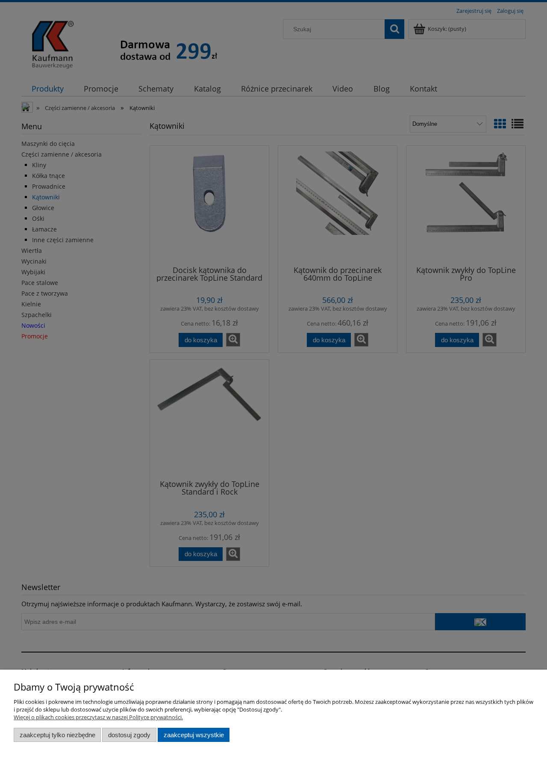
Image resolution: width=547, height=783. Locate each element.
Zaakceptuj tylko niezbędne (57, 735)
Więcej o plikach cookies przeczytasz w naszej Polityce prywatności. (98, 717)
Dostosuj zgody (129, 735)
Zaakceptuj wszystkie (194, 735)
